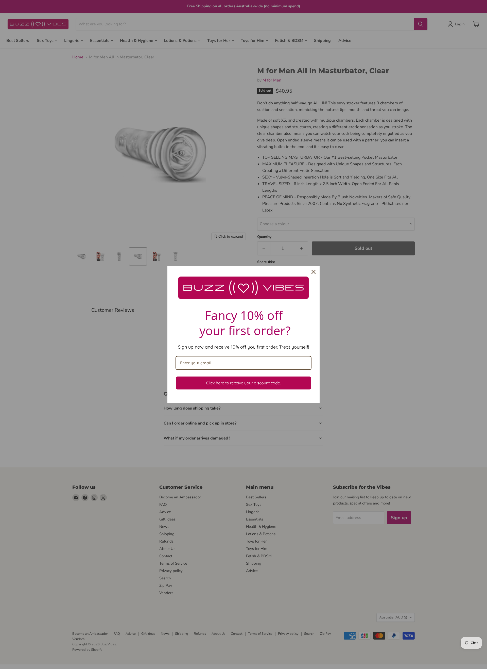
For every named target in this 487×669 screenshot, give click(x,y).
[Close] (313, 272)
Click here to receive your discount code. (243, 382)
